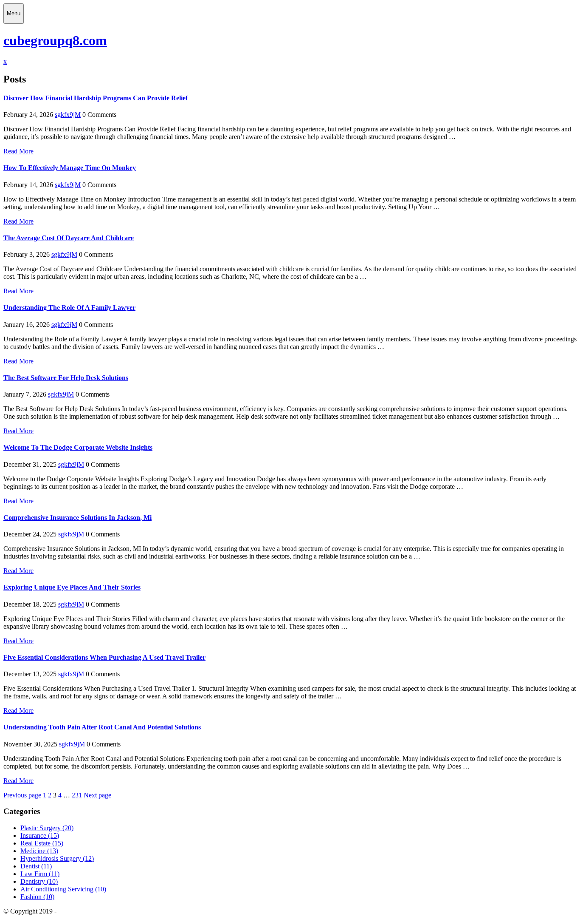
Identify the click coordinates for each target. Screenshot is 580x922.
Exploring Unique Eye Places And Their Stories (72, 587)
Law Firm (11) (39, 873)
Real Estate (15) (41, 843)
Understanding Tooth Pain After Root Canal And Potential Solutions (102, 727)
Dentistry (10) (39, 881)
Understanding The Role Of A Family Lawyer (69, 307)
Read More (18, 151)
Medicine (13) (39, 850)
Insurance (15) (39, 835)
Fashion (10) (37, 896)
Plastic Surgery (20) (46, 827)
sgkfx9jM (68, 114)
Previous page (22, 795)
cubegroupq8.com (55, 40)
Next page (97, 795)
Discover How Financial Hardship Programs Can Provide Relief (95, 98)
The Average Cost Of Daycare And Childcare (68, 237)
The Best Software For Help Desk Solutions (65, 377)
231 (77, 795)
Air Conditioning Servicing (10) (63, 889)
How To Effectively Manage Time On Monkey (69, 167)
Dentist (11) (36, 866)
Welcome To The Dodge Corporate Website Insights (77, 447)
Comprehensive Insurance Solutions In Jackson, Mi (77, 517)
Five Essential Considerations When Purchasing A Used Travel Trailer (104, 657)
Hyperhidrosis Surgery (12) (57, 858)
